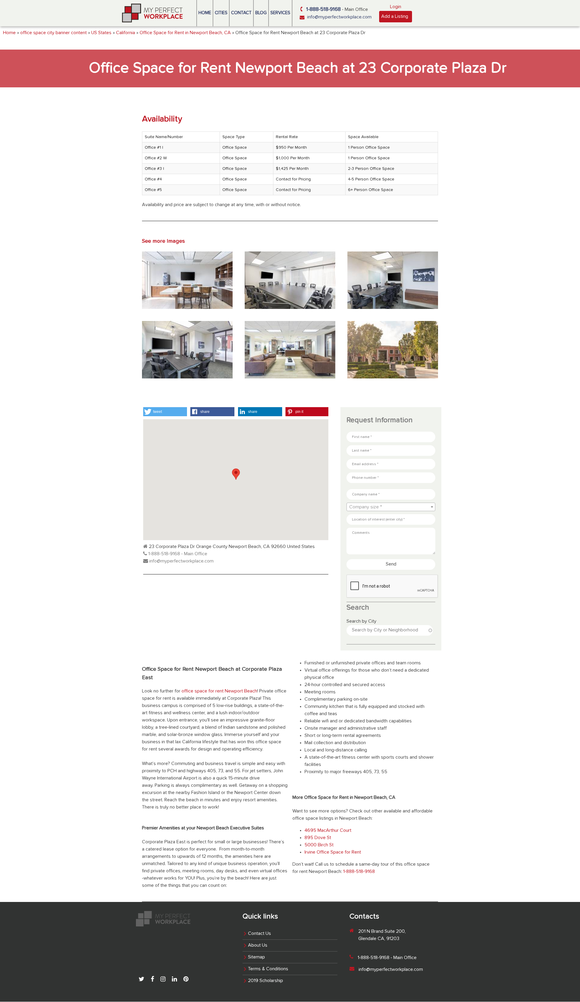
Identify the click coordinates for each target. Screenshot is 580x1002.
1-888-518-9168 (323, 9)
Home (204, 13)
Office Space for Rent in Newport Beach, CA (185, 33)
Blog (261, 13)
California (125, 33)
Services (280, 13)
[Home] (152, 13)
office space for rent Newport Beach (219, 691)
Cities (221, 13)
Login (395, 7)
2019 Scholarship (265, 980)
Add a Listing (394, 16)
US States (101, 33)
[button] (165, 411)
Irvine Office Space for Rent (332, 852)
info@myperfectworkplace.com (339, 17)
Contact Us (259, 933)
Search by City (361, 621)
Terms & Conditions (268, 969)
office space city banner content (53, 33)
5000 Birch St (319, 845)
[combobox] (390, 507)
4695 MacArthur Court (327, 830)
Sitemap (256, 957)
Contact (241, 13)
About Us (257, 945)
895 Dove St (317, 837)
